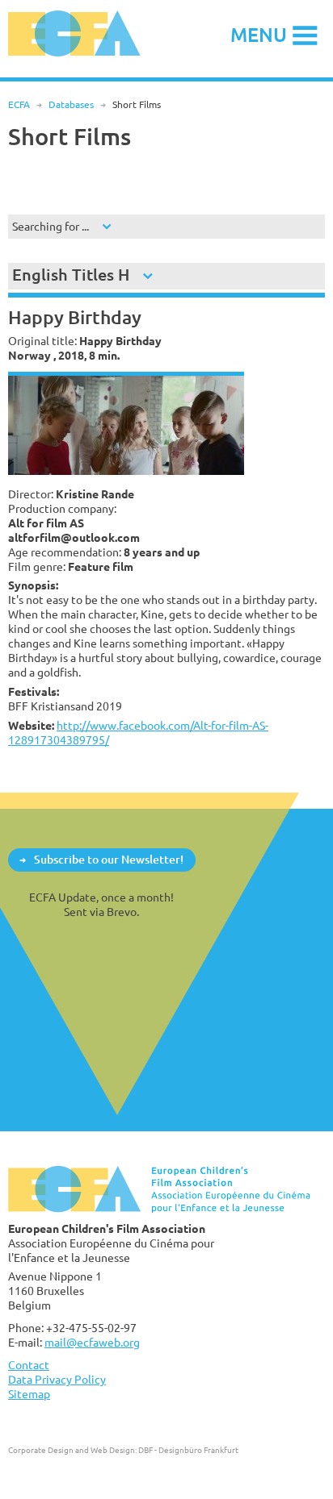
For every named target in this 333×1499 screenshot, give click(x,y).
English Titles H (70, 274)
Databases (71, 104)
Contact (28, 1365)
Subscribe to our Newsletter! (108, 859)
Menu (258, 34)
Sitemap (29, 1394)
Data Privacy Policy (57, 1379)
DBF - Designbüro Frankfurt (188, 1450)
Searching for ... (50, 226)
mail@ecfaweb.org (92, 1342)
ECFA (19, 104)
